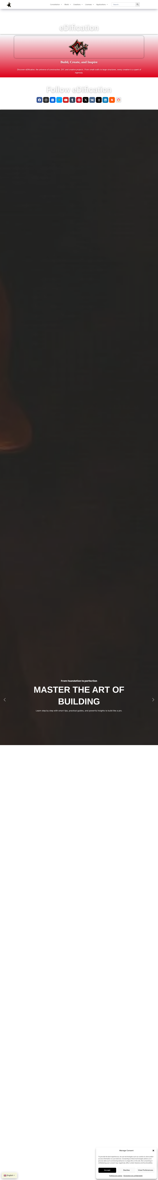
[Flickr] (53, 100)
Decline (126, 1170)
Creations (77, 4)
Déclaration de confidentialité (133, 1176)
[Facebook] (39, 100)
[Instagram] (46, 100)
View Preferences (145, 1170)
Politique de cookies (115, 1176)
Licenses (88, 4)
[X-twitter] (85, 100)
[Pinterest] (79, 100)
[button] (153, 1150)
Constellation (55, 4)
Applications (101, 4)
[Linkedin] (105, 100)
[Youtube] (66, 100)
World (66, 4)
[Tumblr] (72, 100)
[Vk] (92, 100)
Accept (107, 1170)
